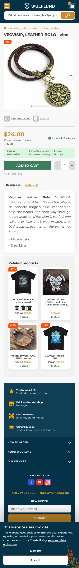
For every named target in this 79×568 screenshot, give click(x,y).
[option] (39, 76)
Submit (39, 518)
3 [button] (37, 106)
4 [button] (39, 106)
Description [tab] (13, 184)
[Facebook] (31, 482)
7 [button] (47, 106)
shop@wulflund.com (54, 493)
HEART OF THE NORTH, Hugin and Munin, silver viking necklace (55, 303)
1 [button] (31, 106)
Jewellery (15, 28)
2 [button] (34, 106)
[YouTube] (39, 482)
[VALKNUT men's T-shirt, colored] (29, 308)
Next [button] (70, 76)
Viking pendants (51, 28)
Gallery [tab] (31, 185)
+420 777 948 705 (22, 493)
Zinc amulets (31, 28)
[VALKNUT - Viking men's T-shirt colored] (23, 308)
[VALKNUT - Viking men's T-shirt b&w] (17, 308)
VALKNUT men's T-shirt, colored (23, 300)
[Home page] (5, 28)
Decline (35, 550)
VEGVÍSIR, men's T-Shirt (56, 357)
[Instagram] (47, 482)
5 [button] (42, 106)
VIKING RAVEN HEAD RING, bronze (23, 357)
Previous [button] (9, 76)
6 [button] (45, 106)
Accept (35, 560)
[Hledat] (68, 15)
